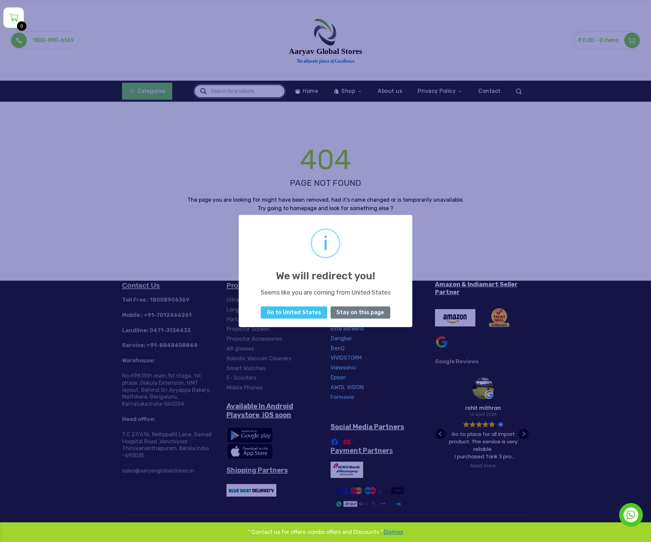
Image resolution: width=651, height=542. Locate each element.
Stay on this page (360, 312)
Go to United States (294, 312)
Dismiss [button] (393, 532)
